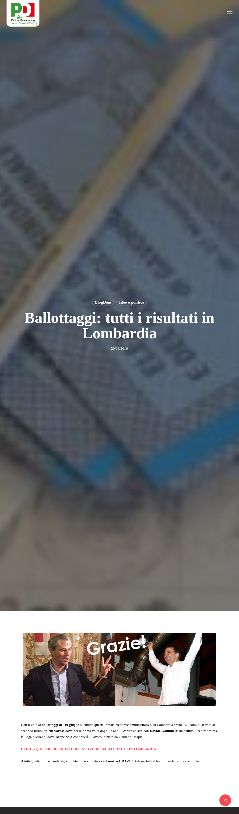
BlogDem (103, 302)
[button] (229, 13)
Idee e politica (131, 302)
